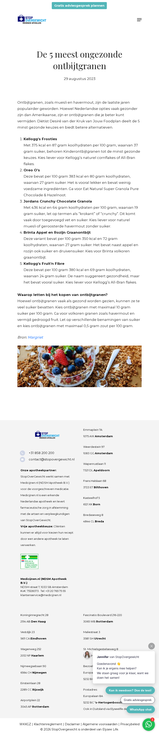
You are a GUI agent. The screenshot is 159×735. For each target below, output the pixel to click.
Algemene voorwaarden (100, 724)
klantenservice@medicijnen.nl (40, 595)
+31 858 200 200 (41, 453)
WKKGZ (25, 724)
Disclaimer (72, 724)
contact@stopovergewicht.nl (52, 459)
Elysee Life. (110, 729)
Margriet (35, 337)
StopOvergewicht (64, 729)
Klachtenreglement (48, 724)
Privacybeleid (130, 724)
